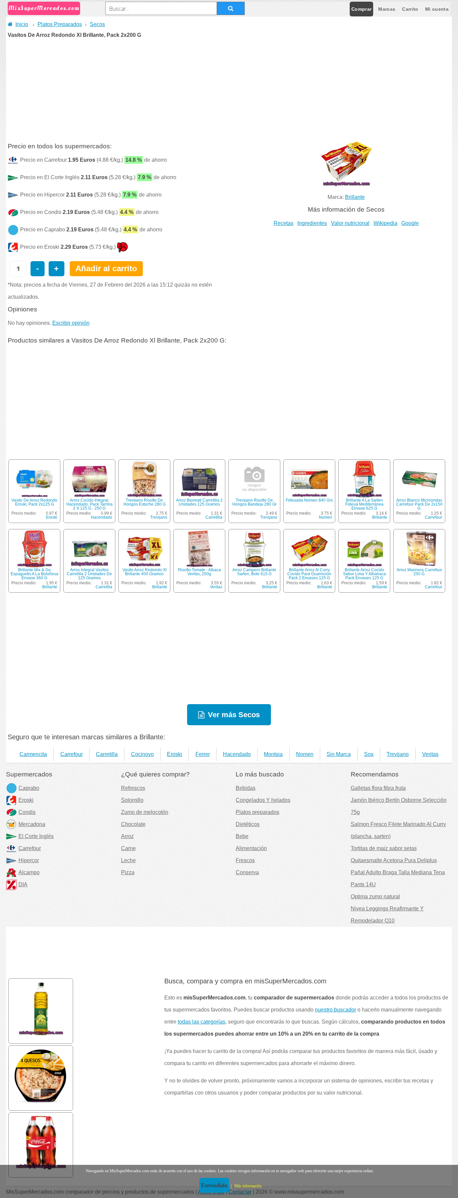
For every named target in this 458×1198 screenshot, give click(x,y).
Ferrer (202, 754)
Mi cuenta (437, 9)
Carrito (410, 9)
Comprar (361, 9)
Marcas (386, 9)
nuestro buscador (335, 1010)
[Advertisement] (229, 88)
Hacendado (101, 517)
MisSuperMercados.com (43, 8)
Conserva (247, 872)
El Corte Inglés (36, 836)
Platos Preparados (60, 24)
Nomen (325, 517)
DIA (22, 884)
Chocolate (133, 824)
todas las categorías (201, 1022)
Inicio (21, 24)
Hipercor (28, 860)
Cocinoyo (142, 754)
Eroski (51, 517)
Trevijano (158, 517)
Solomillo (132, 800)
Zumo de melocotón (144, 812)
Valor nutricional (350, 223)
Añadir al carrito (106, 268)
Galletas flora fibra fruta (378, 788)
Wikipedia (385, 223)
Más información (248, 1186)
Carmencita (33, 754)
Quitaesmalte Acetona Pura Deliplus (394, 860)
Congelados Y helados (263, 800)
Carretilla (214, 517)
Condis (27, 812)
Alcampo (29, 872)
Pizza (127, 872)
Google (410, 223)
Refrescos (133, 788)
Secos (97, 24)
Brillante (355, 197)
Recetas (283, 223)
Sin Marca (339, 754)
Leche (128, 860)
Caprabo (28, 788)
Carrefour (433, 517)
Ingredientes (312, 223)
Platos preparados (257, 812)
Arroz (127, 836)
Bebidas (245, 788)
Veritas (216, 587)
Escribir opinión (71, 323)
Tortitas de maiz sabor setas (384, 848)
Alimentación (251, 848)
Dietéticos (248, 824)
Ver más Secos (234, 714)
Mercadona (31, 824)
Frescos (245, 860)
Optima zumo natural (375, 896)
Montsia (273, 754)
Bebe (242, 836)
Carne (128, 848)
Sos (369, 754)
